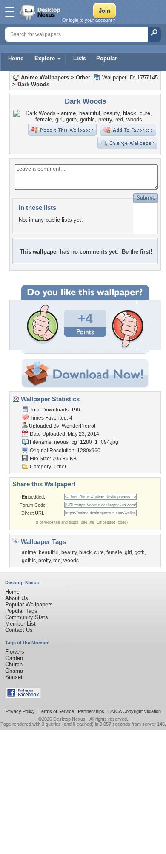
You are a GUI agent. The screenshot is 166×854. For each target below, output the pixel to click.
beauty (69, 552)
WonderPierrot (78, 426)
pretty (44, 561)
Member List (20, 623)
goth (140, 552)
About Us (16, 598)
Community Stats (26, 617)
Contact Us (19, 630)
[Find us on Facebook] (23, 696)
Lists (79, 58)
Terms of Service (56, 711)
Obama (14, 671)
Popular (106, 58)
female (114, 552)
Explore (44, 58)
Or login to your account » (89, 20)
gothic (29, 561)
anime (29, 552)
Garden (14, 658)
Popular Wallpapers (29, 604)
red (57, 561)
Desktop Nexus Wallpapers (41, 12)
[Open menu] (10, 12)
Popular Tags (21, 611)
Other (83, 77)
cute (99, 552)
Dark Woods (33, 84)
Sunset (14, 677)
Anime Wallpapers (45, 77)
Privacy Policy (20, 711)
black (85, 552)
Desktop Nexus (69, 719)
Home (15, 58)
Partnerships (91, 711)
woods (71, 561)
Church (14, 664)
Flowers (14, 651)
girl (128, 552)
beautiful (49, 552)
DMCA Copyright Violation (134, 711)
